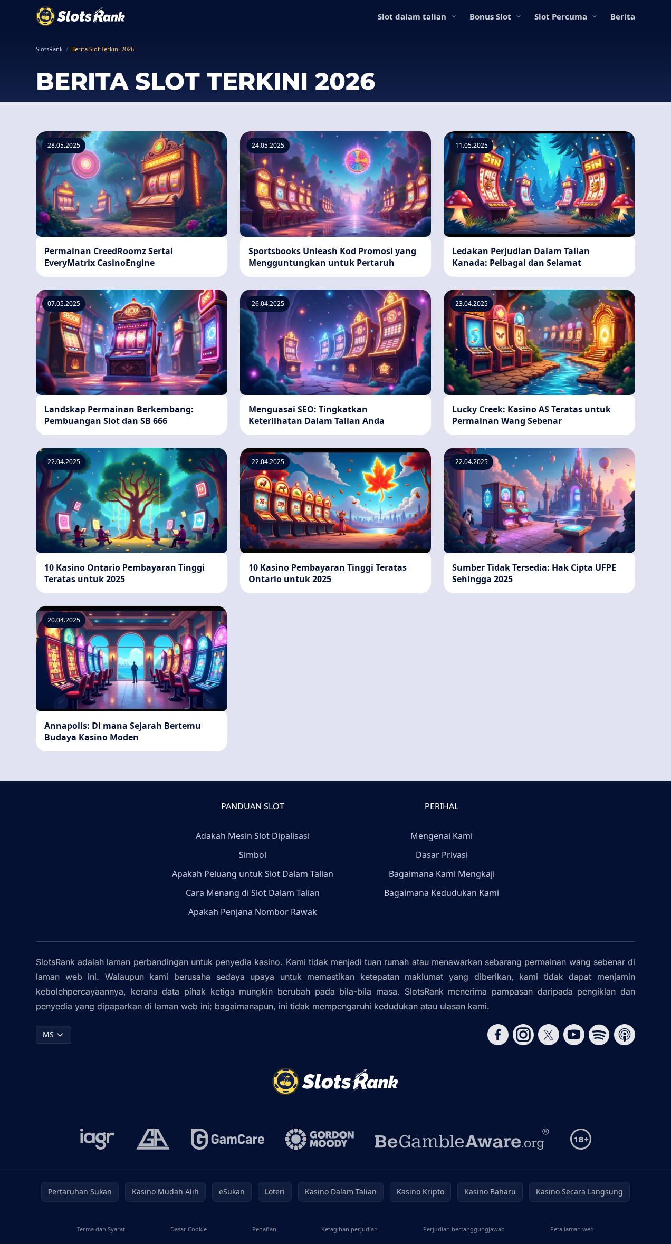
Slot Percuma (560, 16)
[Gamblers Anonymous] (153, 1139)
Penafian (264, 1229)
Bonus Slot (490, 16)
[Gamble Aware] (462, 1139)
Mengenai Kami (441, 836)
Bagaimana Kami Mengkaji (442, 874)
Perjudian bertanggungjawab (464, 1229)
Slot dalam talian (412, 16)
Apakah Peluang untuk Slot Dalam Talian (252, 874)
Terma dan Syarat (101, 1229)
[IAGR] (97, 1139)
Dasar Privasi (442, 855)
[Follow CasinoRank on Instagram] (523, 1034)
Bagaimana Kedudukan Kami (441, 893)
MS (48, 1034)
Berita (622, 16)
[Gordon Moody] (319, 1139)
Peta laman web (572, 1229)
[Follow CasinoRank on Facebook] (498, 1034)
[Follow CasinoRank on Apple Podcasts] (624, 1034)
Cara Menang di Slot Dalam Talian (253, 893)
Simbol (252, 855)
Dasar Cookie (188, 1229)
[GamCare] (227, 1139)
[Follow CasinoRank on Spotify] (599, 1034)
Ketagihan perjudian (349, 1229)
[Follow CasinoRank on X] (548, 1034)
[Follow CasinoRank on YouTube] (573, 1034)
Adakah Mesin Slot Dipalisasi (253, 836)
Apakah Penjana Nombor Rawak (252, 912)
